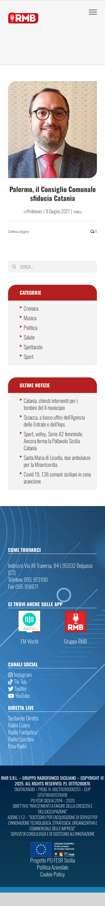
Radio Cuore (19, 725)
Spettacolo (33, 346)
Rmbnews (34, 211)
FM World (29, 641)
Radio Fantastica (22, 732)
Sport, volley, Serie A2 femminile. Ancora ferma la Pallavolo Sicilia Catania (53, 441)
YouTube (22, 695)
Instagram (22, 674)
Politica (78, 211)
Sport (28, 356)
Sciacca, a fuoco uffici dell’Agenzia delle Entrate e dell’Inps (54, 420)
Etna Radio (17, 746)
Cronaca (31, 308)
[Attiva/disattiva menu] (93, 12)
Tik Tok (20, 681)
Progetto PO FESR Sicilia (52, 860)
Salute (29, 337)
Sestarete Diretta (23, 718)
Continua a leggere (18, 231)
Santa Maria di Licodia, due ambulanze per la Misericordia (57, 460)
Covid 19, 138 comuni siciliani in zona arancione (57, 477)
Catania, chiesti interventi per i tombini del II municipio (51, 404)
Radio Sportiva (21, 739)
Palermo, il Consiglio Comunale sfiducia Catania (52, 193)
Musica (30, 317)
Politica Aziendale (52, 867)
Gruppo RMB (75, 641)
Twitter (20, 688)
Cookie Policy (52, 874)
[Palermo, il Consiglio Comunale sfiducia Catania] (52, 129)
